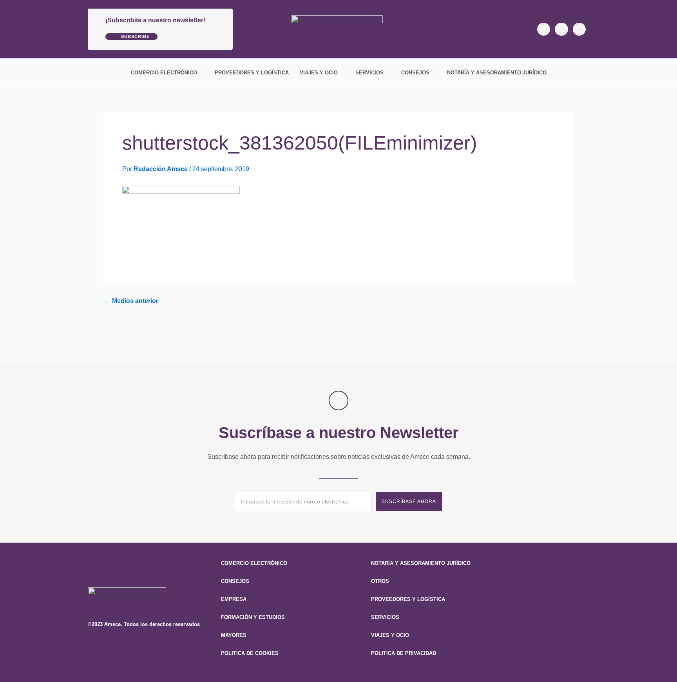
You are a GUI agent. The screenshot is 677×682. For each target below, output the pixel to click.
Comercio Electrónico (164, 73)
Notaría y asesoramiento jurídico (497, 73)
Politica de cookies (250, 653)
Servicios (369, 73)
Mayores (233, 635)
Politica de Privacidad (403, 653)
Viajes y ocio (319, 73)
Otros (380, 581)
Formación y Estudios (253, 617)
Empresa (233, 599)
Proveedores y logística (252, 73)
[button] (583, 72)
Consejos (415, 73)
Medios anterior (131, 301)
